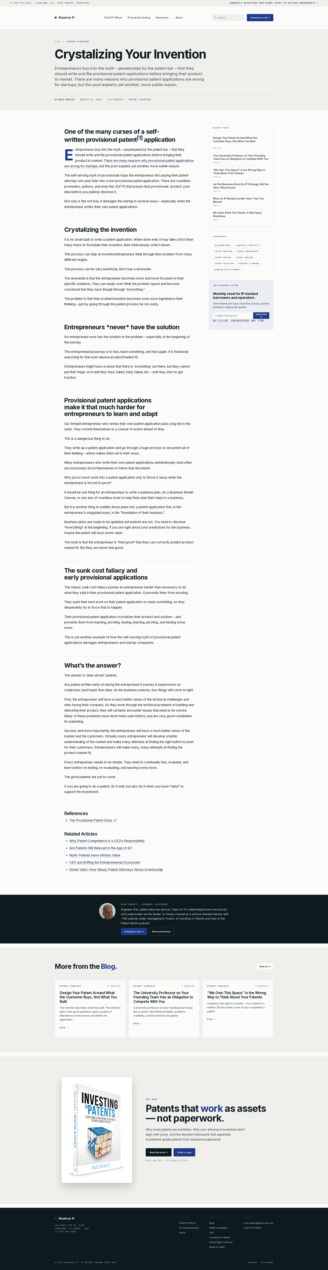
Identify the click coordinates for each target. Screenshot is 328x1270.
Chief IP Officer (113, 17)
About (179, 17)
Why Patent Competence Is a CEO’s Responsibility (107, 841)
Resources (163, 17)
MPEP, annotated (218, 1227)
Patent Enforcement (247, 251)
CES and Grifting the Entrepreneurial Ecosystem (104, 862)
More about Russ (161, 931)
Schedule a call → (260, 17)
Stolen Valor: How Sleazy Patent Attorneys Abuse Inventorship (116, 870)
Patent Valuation (224, 263)
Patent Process (223, 257)
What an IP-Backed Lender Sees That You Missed (238, 200)
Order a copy (184, 1152)
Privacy (252, 1262)
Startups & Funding (248, 263)
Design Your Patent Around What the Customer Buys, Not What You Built (235, 139)
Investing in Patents (219, 1237)
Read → (64, 1027)
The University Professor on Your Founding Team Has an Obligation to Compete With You (240, 157)
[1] (140, 138)
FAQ (211, 1232)
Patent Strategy (78, 41)
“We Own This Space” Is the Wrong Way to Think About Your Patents (239, 171)
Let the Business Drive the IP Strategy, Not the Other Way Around (241, 186)
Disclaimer (267, 1262)
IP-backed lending (189, 1227)
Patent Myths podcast (221, 1242)
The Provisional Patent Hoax (90, 820)
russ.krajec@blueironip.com (258, 1222)
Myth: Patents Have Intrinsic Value (94, 855)
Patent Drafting (223, 251)
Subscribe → (261, 315)
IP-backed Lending (139, 17)
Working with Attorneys (228, 270)
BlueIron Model (223, 245)
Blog (58, 41)
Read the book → (158, 1152)
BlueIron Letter (217, 1247)
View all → (264, 966)
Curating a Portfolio (247, 245)
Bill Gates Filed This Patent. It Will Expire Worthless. (237, 214)
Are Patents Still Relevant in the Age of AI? (100, 848)
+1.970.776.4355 (252, 1227)
